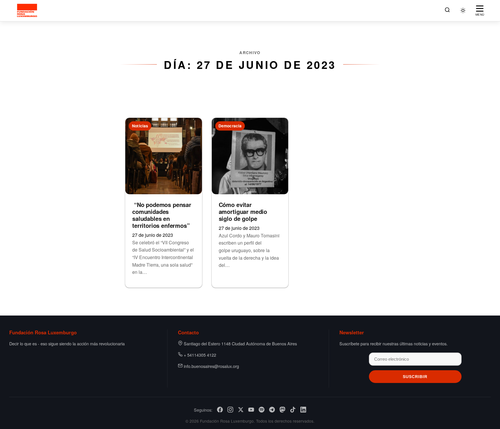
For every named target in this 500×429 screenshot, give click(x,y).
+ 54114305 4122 (200, 355)
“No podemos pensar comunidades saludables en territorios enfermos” (161, 215)
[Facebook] (220, 409)
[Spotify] (261, 409)
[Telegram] (272, 409)
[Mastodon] (282, 409)
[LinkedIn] (303, 409)
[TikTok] (293, 409)
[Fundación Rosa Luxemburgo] (28, 10)
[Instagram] (230, 409)
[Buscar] (447, 10)
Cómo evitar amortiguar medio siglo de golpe (243, 211)
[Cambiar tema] (463, 10)
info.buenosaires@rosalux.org (211, 366)
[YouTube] (251, 409)
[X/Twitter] (241, 409)
